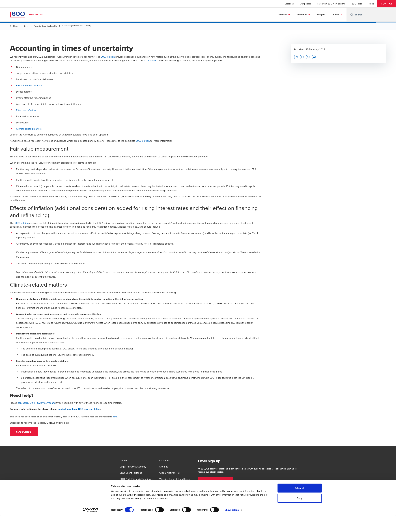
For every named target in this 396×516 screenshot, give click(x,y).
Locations (289, 3)
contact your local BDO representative (79, 409)
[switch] (159, 509)
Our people (305, 3)
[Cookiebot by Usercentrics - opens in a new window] (90, 510)
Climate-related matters (28, 128)
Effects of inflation (26, 110)
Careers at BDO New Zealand (331, 3)
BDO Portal (357, 3)
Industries (302, 14)
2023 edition (108, 56)
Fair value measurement (29, 85)
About (336, 14)
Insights (321, 14)
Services (282, 14)
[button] (386, 3)
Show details (232, 510)
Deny (299, 498)
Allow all (299, 488)
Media (371, 3)
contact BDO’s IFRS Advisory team (36, 402)
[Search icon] (351, 14)
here (115, 416)
